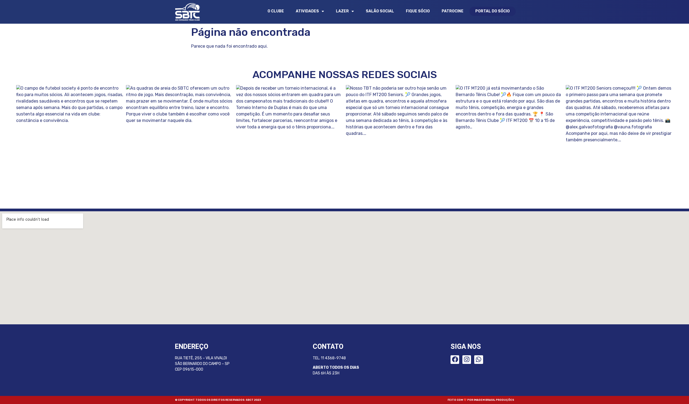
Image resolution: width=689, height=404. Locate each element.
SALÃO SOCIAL (380, 11)
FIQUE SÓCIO (418, 11)
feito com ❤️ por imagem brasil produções (481, 400)
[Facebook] (455, 359)
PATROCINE (452, 11)
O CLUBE (276, 11)
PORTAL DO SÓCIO (492, 11)
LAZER (342, 11)
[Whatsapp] (478, 359)
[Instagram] (466, 359)
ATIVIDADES (307, 11)
